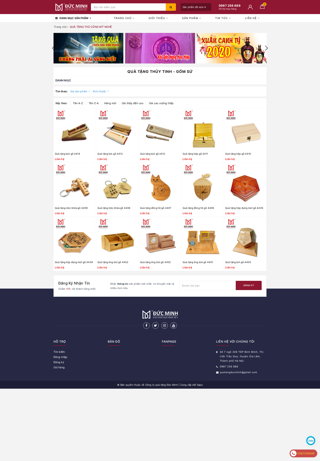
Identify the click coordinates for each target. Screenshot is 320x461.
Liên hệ (251, 18)
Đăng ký (249, 285)
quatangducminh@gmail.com (238, 372)
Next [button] (266, 48)
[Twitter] (155, 325)
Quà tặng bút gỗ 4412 (152, 153)
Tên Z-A (94, 103)
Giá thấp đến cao (132, 103)
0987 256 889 (229, 366)
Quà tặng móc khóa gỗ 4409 (71, 207)
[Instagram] (164, 325)
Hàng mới (110, 103)
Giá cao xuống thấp (161, 103)
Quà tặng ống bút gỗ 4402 (155, 262)
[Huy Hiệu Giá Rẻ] (160, 48)
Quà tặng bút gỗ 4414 (67, 153)
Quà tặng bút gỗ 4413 (110, 153)
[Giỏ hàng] (262, 7)
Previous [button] (53, 48)
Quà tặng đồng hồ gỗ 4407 (155, 207)
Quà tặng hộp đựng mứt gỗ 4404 (74, 262)
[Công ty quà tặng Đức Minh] (71, 7)
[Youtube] (173, 325)
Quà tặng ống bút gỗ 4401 (198, 262)
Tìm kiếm (59, 351)
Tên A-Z (78, 103)
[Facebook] (146, 325)
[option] (88, 48)
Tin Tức (222, 18)
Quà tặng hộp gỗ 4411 (195, 153)
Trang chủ (123, 18)
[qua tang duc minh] (88, 48)
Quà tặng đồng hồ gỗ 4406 (198, 207)
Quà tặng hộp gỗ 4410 (238, 153)
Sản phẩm (190, 18)
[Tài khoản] (250, 7)
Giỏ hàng (59, 367)
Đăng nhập (60, 357)
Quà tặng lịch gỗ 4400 (238, 262)
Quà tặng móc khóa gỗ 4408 (113, 207)
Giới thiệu (157, 18)
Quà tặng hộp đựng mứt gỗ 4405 (244, 207)
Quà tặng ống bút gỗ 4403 (112, 262)
